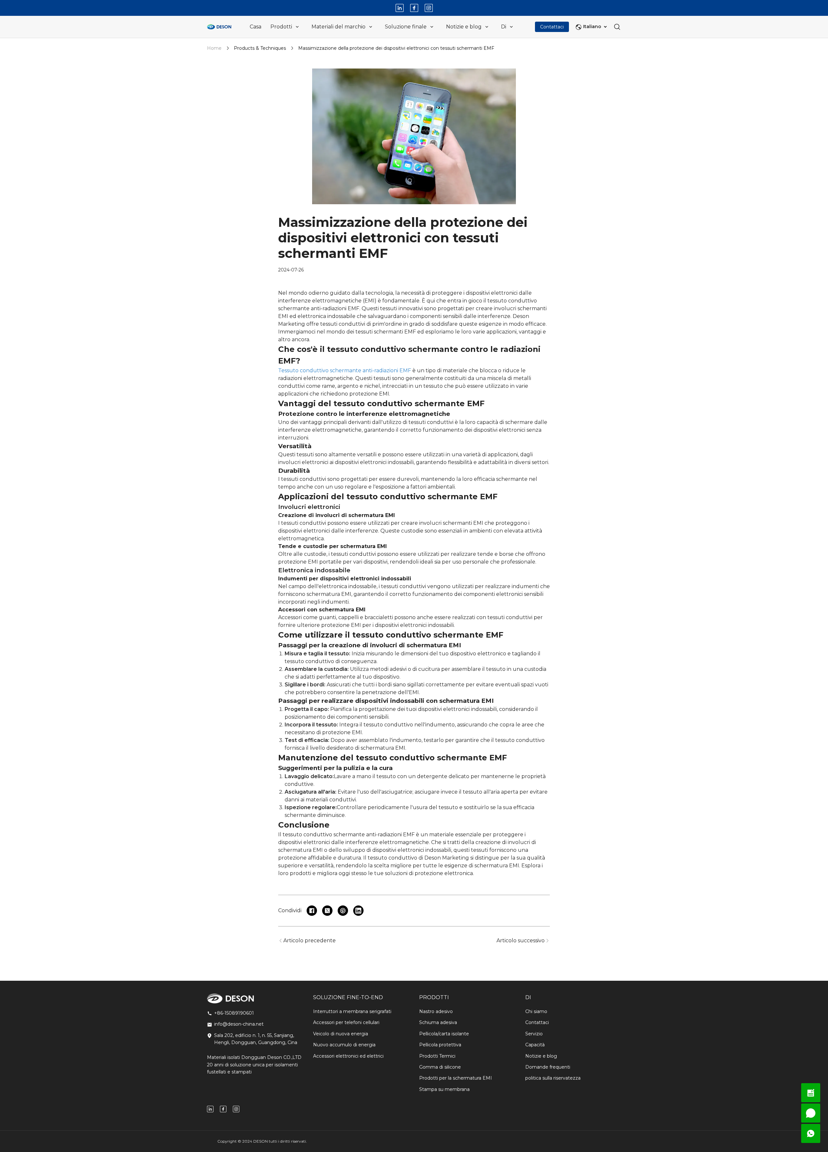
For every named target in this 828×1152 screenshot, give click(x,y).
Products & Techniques (260, 48)
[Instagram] (429, 8)
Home (214, 48)
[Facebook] (414, 8)
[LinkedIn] (400, 8)
